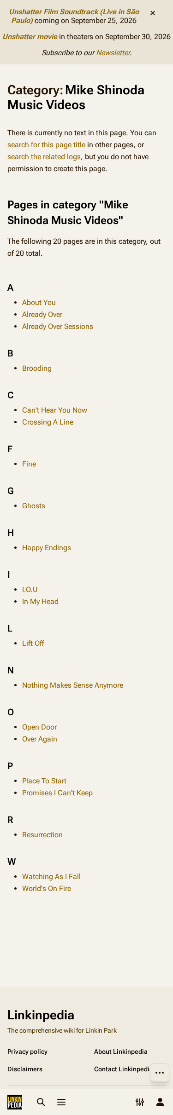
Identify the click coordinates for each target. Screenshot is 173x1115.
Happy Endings (46, 547)
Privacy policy (27, 1051)
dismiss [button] (152, 12)
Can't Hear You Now (54, 410)
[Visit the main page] (15, 1102)
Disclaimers (24, 1069)
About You (39, 302)
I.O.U (30, 589)
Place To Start (44, 780)
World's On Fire (46, 888)
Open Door (39, 727)
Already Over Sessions (57, 326)
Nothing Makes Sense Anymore (72, 685)
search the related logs (44, 156)
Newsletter (113, 52)
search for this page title (46, 144)
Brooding (37, 368)
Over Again (39, 739)
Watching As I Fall (51, 876)
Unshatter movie (29, 36)
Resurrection (42, 834)
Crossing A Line (47, 422)
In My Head (40, 601)
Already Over (42, 314)
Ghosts (33, 505)
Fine (29, 464)
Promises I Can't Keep (57, 792)
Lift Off (33, 643)
